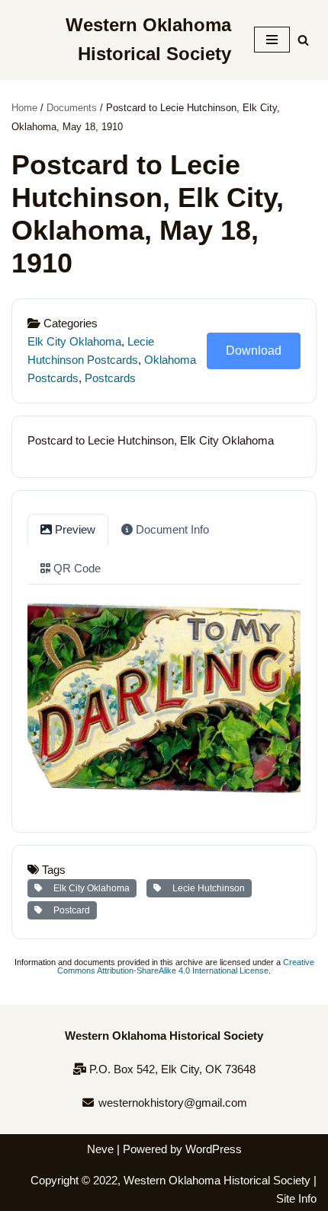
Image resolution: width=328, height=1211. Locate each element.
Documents (72, 107)
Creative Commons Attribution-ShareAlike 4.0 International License (185, 966)
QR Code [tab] (75, 568)
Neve (100, 1148)
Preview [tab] (73, 529)
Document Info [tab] (171, 529)
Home (24, 107)
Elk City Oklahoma (74, 341)
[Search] (303, 40)
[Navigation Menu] (272, 40)
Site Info (296, 1198)
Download (253, 350)
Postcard (69, 910)
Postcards (110, 377)
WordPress (213, 1148)
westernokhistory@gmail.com (171, 1102)
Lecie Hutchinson (206, 888)
